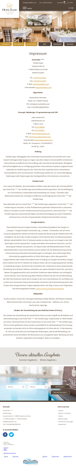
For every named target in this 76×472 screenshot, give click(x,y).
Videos (60, 416)
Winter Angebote (48, 360)
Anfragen (57, 44)
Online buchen (59, 393)
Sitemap (5, 450)
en (72, 8)
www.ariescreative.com (43, 140)
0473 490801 (39, 130)
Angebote (6, 44)
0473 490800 (40, 127)
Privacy (5, 448)
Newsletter (62, 424)
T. (8, 419)
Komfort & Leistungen (65, 422)
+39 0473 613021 (39, 78)
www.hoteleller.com (43, 87)
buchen (70, 44)
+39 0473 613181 (39, 81)
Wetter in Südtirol (64, 413)
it (69, 8)
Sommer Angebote (27, 360)
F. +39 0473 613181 (21, 419)
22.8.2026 (60, 3)
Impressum (6, 447)
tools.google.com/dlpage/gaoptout (50, 288)
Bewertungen (63, 419)
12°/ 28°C (70, 3)
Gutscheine (31, 44)
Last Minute (18, 44)
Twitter (11, 434)
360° (44, 44)
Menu (29, 8)
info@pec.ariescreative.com (40, 137)
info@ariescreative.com (41, 133)
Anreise (60, 411)
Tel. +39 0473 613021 (45, 3)
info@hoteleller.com (29, 3)
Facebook (5, 434)
